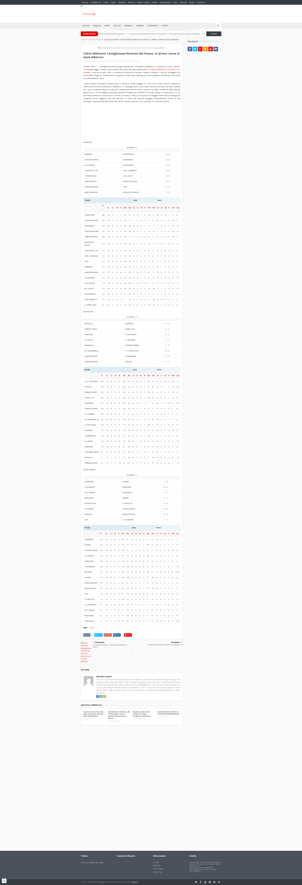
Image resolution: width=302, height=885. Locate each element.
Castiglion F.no (95, 2)
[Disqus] (132, 758)
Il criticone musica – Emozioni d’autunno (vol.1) (110, 646)
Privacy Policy (158, 869)
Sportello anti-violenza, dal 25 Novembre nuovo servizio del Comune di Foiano (119, 715)
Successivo (175, 642)
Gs (130, 207)
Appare (135, 882)
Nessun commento (133, 61)
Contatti (156, 862)
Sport (107, 26)
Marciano (131, 2)
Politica (117, 26)
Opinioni (140, 26)
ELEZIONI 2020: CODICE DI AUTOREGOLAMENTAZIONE (168, 713)
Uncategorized (121, 61)
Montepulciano (165, 2)
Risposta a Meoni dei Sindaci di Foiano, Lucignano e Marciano (142, 714)
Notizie (86, 26)
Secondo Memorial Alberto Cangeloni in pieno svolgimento (198, 34)
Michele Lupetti (104, 676)
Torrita (191, 2)
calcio (92, 627)
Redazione (94, 61)
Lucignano (122, 2)
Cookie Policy (157, 872)
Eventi (165, 26)
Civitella (154, 2)
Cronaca (97, 26)
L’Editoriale (152, 26)
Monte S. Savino (143, 2)
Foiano (113, 2)
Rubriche (128, 26)
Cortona (85, 2)
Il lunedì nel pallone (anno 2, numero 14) (165, 644)
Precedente (99, 642)
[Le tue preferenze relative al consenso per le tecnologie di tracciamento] (4, 881)
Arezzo (105, 2)
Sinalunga (183, 2)
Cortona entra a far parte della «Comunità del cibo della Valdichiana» (93, 714)
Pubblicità (156, 865)
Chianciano (201, 2)
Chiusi (175, 2)
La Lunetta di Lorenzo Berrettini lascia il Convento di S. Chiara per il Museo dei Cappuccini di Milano (138, 34)
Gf (125, 207)
